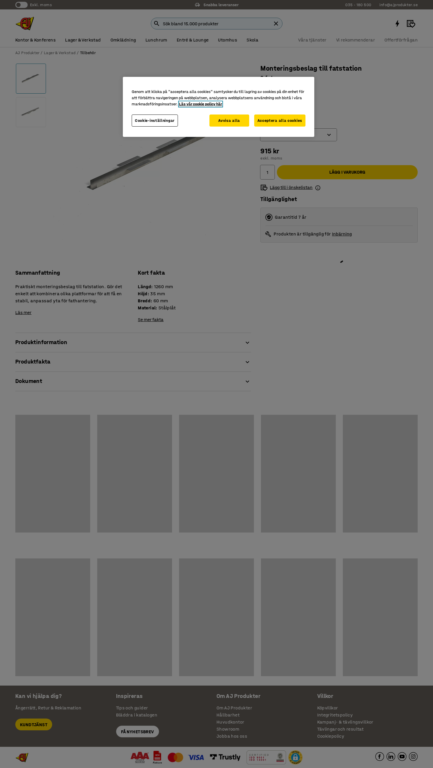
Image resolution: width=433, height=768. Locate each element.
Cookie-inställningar (155, 120)
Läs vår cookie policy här (200, 104)
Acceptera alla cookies (279, 120)
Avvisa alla (229, 120)
